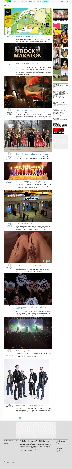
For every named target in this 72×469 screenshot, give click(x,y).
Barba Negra (30, 443)
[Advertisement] (60, 142)
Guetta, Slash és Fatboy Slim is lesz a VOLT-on (31, 308)
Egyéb (35, 1)
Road (26, 446)
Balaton (25, 443)
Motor (9, 269)
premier (44, 449)
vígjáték (31, 450)
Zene (18, 1)
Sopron (31, 441)
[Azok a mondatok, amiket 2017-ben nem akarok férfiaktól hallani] (57, 52)
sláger (21, 450)
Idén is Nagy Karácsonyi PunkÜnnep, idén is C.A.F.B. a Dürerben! (59, 98)
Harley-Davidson (37, 447)
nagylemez (36, 449)
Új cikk (62, 1)
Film (58, 443)
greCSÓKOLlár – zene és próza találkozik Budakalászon (59, 92)
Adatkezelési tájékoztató (60, 441)
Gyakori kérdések (59, 448)
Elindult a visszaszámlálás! (26, 36)
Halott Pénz (30, 444)
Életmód (30, 1)
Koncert (9, 157)
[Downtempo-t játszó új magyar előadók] (57, 75)
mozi (33, 449)
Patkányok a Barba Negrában (59, 87)
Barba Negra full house (25, 350)
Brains (25, 444)
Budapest (25, 441)
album (41, 446)
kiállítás (50, 447)
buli (49, 446)
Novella (9, 113)
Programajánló (45, 1)
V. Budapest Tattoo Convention (29, 265)
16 (27, 418)
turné (25, 450)
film (33, 447)
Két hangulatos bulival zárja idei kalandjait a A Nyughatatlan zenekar (60, 108)
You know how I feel (24, 110)
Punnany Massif (47, 444)
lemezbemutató (26, 449)
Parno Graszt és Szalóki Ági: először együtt (33, 154)
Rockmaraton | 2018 (9, 36)
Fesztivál (14, 1)
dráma (21, 447)
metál (31, 449)
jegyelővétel (45, 447)
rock (49, 449)
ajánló (39, 446)
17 (30, 418)
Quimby (22, 446)
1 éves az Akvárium (24, 223)
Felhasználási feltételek (60, 447)
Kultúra (26, 1)
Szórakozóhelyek (9, 225)
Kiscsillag (40, 444)
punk (47, 449)
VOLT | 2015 (9, 181)
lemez (21, 449)
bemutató (46, 446)
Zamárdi (34, 441)
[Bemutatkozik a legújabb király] (57, 63)
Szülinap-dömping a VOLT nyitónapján (31, 181)
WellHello (36, 446)
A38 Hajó (41, 441)
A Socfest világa (58, 440)
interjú (42, 447)
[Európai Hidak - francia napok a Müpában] (57, 41)
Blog (22, 1)
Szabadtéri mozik (57, 84)
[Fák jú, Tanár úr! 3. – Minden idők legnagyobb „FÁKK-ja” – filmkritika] (64, 29)
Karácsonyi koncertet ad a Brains (29, 405)
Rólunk (57, 451)
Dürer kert (43, 443)
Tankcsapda (31, 446)
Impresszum (58, 449)
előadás (30, 447)
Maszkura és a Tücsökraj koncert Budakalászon (60, 117)
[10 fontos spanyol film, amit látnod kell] (64, 63)
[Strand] (64, 75)
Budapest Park (36, 443)
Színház (59, 444)
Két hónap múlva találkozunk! (28, 63)
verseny (28, 450)
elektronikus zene (26, 447)
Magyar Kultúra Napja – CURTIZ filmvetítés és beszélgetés (60, 113)
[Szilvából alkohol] (64, 52)
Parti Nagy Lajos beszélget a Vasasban (59, 103)
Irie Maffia (36, 444)
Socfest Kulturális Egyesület (61, 452)
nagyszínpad (40, 449)
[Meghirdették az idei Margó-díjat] (57, 29)
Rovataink (39, 1)
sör (23, 450)
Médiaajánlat (58, 450)
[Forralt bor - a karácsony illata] (64, 41)
